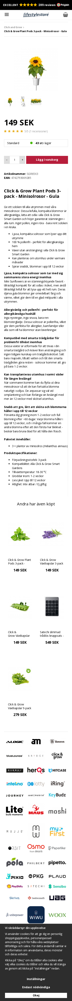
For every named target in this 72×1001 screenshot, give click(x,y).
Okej (36, 995)
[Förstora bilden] (36, 69)
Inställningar (36, 979)
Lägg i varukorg (47, 159)
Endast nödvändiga (36, 987)
